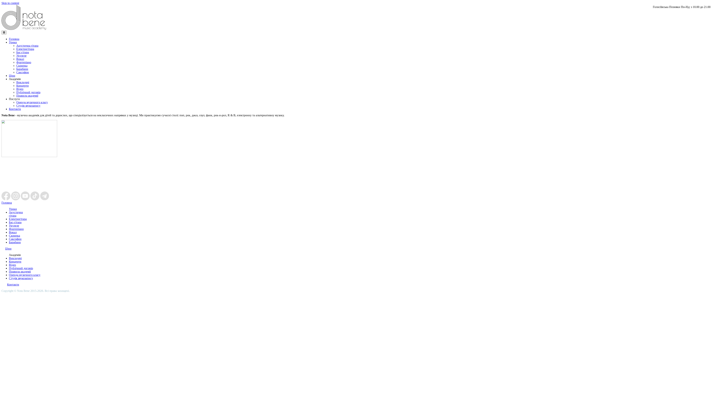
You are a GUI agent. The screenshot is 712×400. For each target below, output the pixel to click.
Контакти (15, 109)
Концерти (22, 85)
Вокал (20, 59)
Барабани (22, 69)
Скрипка (21, 65)
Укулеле (21, 55)
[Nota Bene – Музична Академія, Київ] (23, 28)
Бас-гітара (22, 52)
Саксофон (22, 72)
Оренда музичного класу (32, 102)
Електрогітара (25, 49)
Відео (19, 89)
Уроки (13, 42)
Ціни (12, 75)
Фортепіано (23, 62)
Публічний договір (28, 92)
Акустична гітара (27, 45)
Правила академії (27, 95)
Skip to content (10, 3)
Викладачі (22, 82)
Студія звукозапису (28, 105)
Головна (14, 39)
